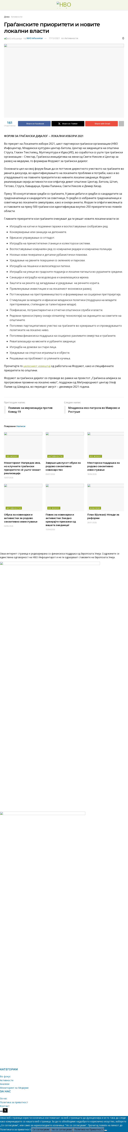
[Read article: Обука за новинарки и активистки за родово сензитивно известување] (23, 497)
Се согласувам (41, 1129)
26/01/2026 (92, 522)
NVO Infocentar (35, 38)
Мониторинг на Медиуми (14, 1087)
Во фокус (12, 456)
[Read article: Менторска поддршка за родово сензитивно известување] (106, 445)
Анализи (95, 508)
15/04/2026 (50, 529)
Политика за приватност (14, 1102)
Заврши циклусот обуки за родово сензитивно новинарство (63, 466)
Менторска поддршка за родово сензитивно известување (103, 466)
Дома (7, 16)
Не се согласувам (62, 1129)
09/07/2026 (50, 474)
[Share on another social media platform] (121, 123)
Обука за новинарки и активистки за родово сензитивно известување (20, 518)
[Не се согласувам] (105, 1130)
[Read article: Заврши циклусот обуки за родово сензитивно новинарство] (65, 445)
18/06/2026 (92, 474)
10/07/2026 (8, 477)
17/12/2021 (54, 38)
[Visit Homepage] (64, 5)
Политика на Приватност (88, 1129)
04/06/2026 (8, 526)
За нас (3, 1098)
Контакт (5, 1106)
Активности (16, 16)
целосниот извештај (36, 366)
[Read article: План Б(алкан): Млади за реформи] (106, 497)
